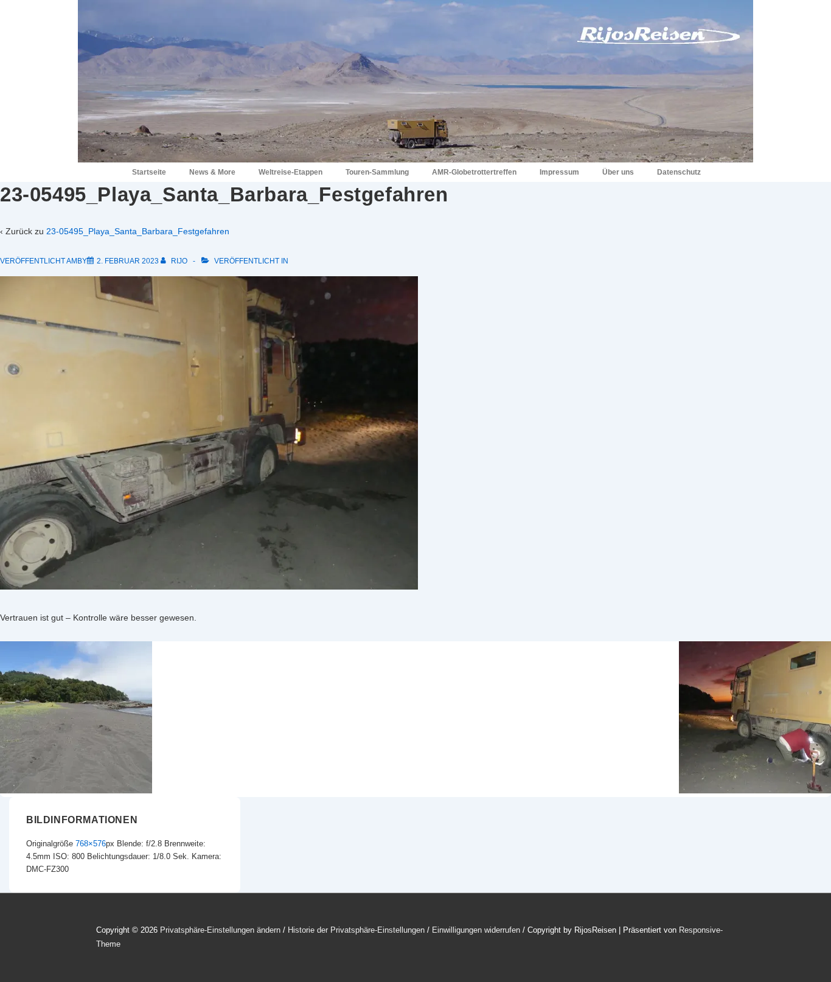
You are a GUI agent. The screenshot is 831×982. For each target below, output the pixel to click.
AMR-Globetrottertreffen (474, 172)
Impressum (559, 172)
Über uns (618, 172)
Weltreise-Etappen (290, 172)
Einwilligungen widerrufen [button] (476, 930)
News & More (212, 172)
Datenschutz (679, 172)
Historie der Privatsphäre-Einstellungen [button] (356, 930)
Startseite (149, 172)
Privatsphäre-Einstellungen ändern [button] (220, 930)
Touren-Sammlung (377, 172)
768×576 (90, 843)
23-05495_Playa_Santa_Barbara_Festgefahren (137, 231)
